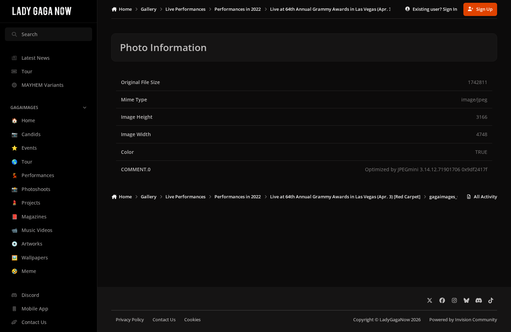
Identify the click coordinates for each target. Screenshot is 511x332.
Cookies (192, 320)
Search (30, 34)
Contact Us (164, 320)
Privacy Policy (130, 320)
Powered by (463, 320)
